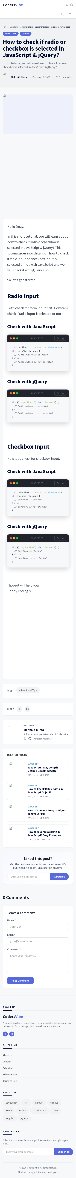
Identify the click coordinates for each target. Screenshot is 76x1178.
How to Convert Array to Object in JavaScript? (47, 812)
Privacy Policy (10, 1074)
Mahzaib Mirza (34, 730)
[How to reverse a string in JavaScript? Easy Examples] (17, 834)
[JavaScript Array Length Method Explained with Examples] (17, 770)
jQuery (26, 33)
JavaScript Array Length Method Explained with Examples (43, 771)
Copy (62, 338)
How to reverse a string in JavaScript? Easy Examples (44, 833)
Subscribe (59, 876)
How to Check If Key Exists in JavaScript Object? (45, 790)
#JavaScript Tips (28, 690)
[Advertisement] (38, 177)
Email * (11, 934)
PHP (26, 1102)
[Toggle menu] (70, 14)
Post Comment (20, 980)
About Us (8, 1055)
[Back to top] (66, 1170)
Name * (11, 920)
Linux (55, 1110)
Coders (13, 4)
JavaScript (14, 26)
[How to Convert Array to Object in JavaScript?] (17, 812)
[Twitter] (66, 5)
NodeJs (54, 1102)
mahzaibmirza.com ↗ (42, 738)
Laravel (39, 1102)
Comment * (14, 949)
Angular (10, 1118)
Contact (7, 1061)
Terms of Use (10, 1080)
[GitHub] (71, 5)
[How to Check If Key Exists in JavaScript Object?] (17, 791)
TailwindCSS (39, 1110)
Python (22, 1110)
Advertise (8, 1068)
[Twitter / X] (25, 738)
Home (5, 26)
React (9, 1110)
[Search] (62, 14)
